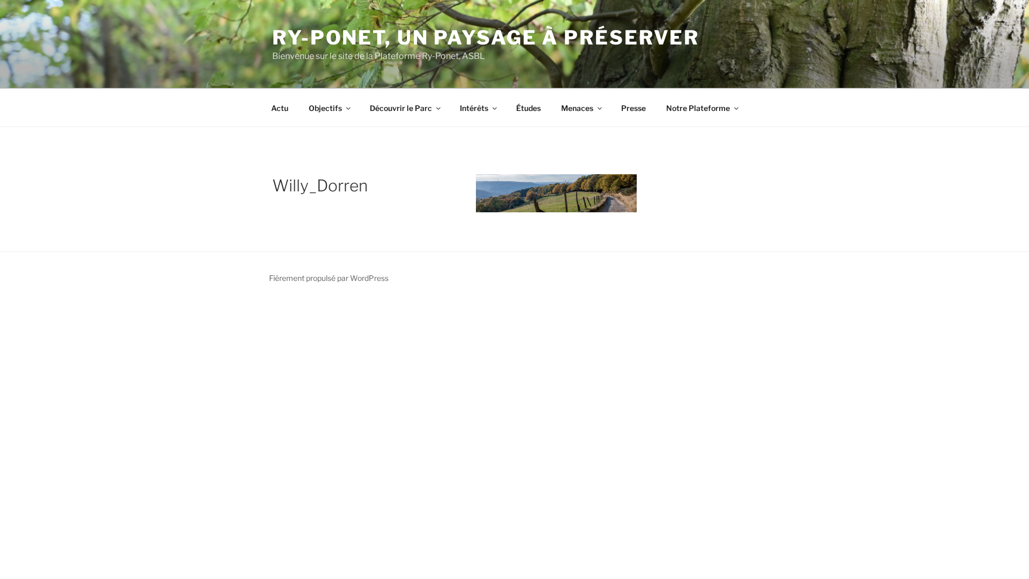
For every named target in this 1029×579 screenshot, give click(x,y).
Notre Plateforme (698, 108)
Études (528, 108)
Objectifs (325, 108)
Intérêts (474, 108)
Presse (633, 108)
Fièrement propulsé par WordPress (329, 278)
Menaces (577, 108)
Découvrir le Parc (401, 108)
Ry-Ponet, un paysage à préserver (485, 37)
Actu (279, 108)
